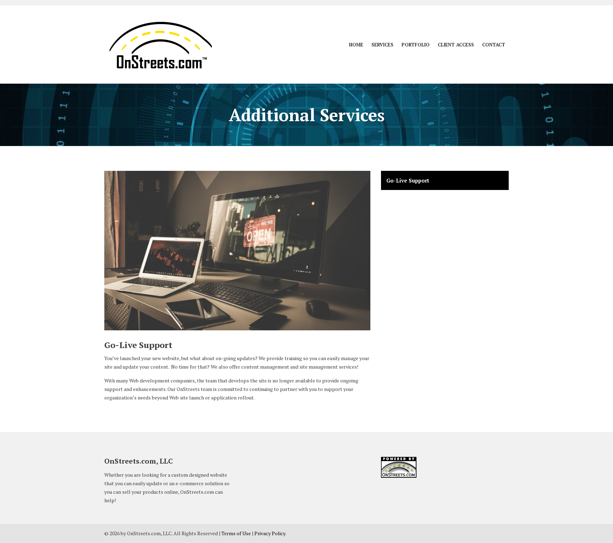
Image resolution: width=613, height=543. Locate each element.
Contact (493, 44)
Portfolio (416, 44)
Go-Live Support (407, 180)
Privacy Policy (269, 533)
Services (382, 44)
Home (356, 44)
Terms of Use (236, 533)
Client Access (456, 44)
